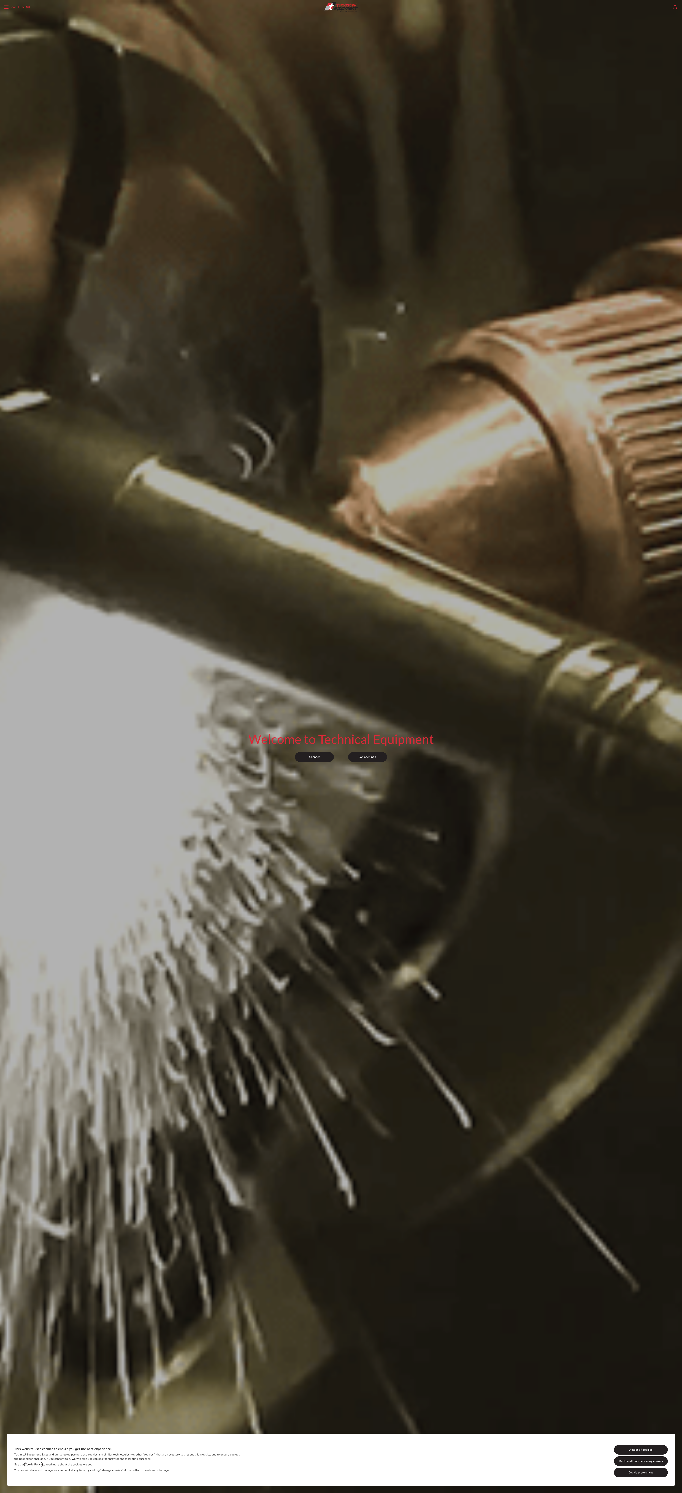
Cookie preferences (641, 1473)
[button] (675, 7)
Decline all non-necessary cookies (641, 1461)
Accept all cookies (641, 1450)
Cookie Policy (33, 1464)
